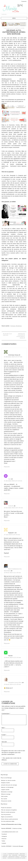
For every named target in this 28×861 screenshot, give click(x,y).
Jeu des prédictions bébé (7, 821)
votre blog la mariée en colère (16, 858)
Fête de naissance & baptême (9, 810)
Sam (9, 479)
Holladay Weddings (16, 326)
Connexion (23, 1)
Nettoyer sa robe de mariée (8, 780)
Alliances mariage (5, 794)
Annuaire (14, 855)
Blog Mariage (4, 774)
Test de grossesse (6, 814)
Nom (3, 727)
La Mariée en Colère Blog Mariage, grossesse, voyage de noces (14, 8)
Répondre (7, 466)
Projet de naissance (6, 807)
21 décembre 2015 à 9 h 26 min (13, 480)
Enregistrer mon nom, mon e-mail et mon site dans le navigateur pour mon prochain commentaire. (13, 752)
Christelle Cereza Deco (15, 682)
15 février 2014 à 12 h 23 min (12, 657)
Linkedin (4, 843)
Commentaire (6, 713)
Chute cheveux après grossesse (9, 819)
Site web (4, 741)
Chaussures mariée (6, 801)
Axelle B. (11, 506)
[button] (14, 18)
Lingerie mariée (5, 789)
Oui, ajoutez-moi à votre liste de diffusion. (11, 759)
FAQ (10, 855)
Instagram (4, 836)
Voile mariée (4, 796)
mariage (5, 856)
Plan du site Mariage (6, 777)
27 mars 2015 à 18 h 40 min (12, 534)
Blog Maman (4, 804)
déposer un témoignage (7, 787)
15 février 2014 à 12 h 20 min (12, 684)
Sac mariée (4, 798)
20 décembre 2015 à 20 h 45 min (13, 507)
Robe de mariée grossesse (8, 812)
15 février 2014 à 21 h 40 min (12, 572)
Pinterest (4, 838)
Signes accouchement (7, 816)
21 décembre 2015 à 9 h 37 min (13, 356)
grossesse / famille (14, 856)
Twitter (3, 841)
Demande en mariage (6, 791)
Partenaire (22, 855)
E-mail (4, 734)
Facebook (4, 834)
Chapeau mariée (5, 782)
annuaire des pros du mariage (9, 785)
